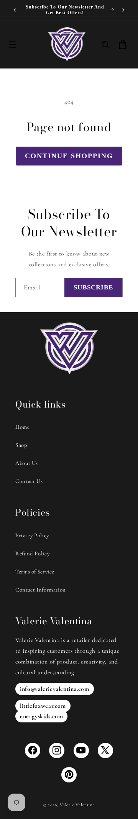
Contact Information (40, 589)
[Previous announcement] (14, 10)
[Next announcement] (123, 10)
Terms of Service (34, 571)
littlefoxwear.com (43, 706)
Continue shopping (69, 156)
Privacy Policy (32, 535)
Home (22, 426)
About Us (26, 463)
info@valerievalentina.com (54, 689)
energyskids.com (41, 716)
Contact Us (29, 481)
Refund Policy (32, 553)
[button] (12, 44)
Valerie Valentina (77, 804)
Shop (21, 444)
